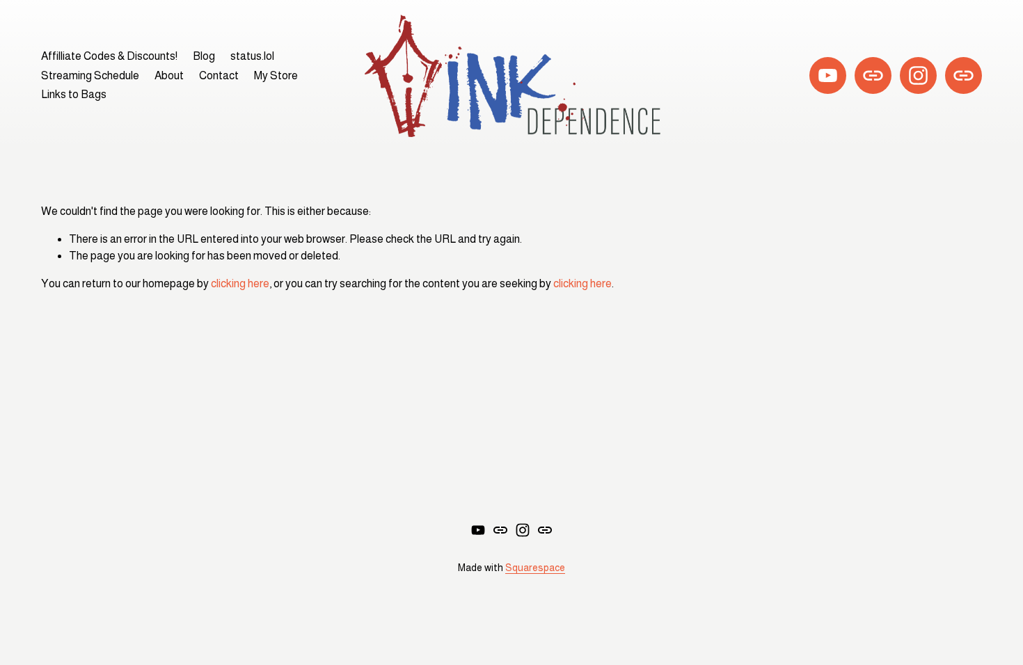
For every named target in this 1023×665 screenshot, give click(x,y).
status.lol (252, 56)
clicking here (240, 283)
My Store (276, 75)
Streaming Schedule (90, 75)
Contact (219, 75)
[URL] (873, 75)
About (169, 75)
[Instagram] (918, 75)
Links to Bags (73, 94)
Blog (204, 56)
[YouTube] (827, 75)
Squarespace (535, 567)
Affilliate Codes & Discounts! (109, 56)
